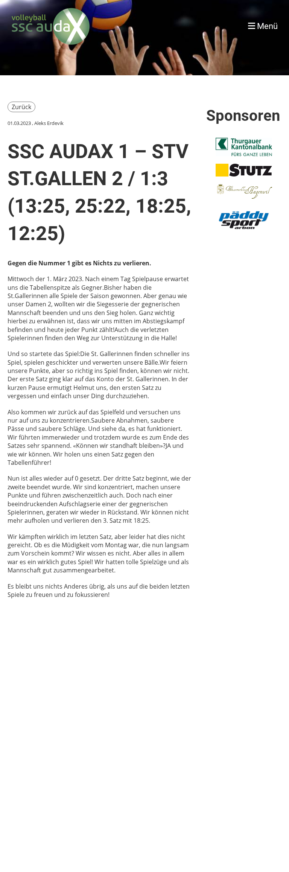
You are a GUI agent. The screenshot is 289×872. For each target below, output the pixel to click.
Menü (266, 26)
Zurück (21, 107)
